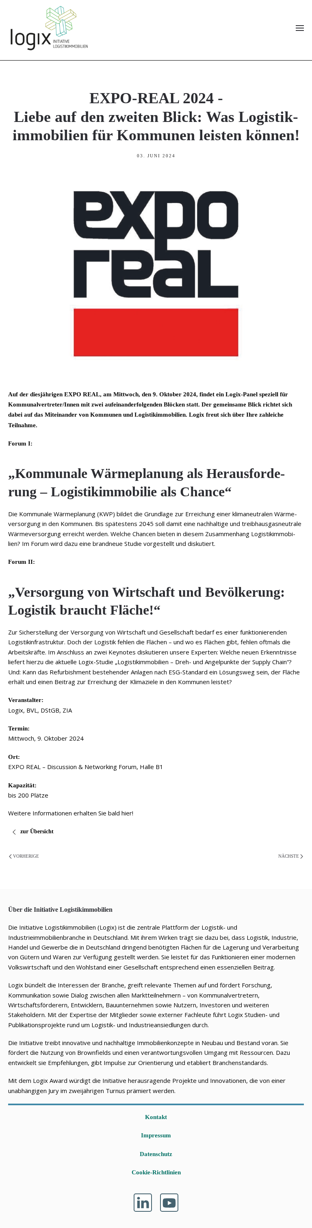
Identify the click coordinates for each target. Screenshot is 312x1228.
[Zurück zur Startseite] (48, 28)
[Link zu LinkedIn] (143, 1202)
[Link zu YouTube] (169, 1202)
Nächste (288, 856)
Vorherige (26, 856)
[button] (300, 28)
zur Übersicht (37, 831)
